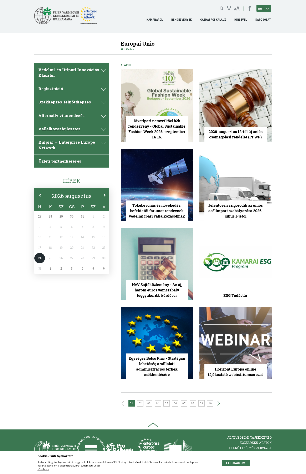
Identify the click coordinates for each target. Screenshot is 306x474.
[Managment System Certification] (91, 449)
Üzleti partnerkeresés (60, 161)
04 (157, 403)
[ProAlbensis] (120, 449)
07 (184, 403)
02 (140, 403)
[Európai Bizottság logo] (178, 449)
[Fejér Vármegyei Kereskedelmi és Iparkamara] (65, 17)
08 (192, 403)
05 (166, 403)
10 (210, 403)
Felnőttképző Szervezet (250, 447)
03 (149, 403)
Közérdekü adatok (256, 442)
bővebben (43, 469)
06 (175, 403)
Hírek (72, 180)
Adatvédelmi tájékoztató (249, 437)
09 (201, 403)
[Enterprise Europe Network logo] (149, 449)
